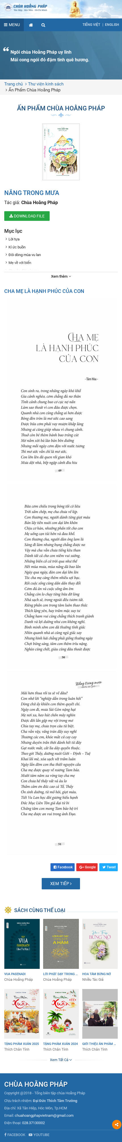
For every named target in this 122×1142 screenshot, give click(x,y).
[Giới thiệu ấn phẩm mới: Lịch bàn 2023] (100, 1020)
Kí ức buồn (17, 247)
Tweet (111, 867)
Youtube (41, 1135)
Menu (14, 24)
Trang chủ (13, 84)
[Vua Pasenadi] (22, 950)
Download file (29, 216)
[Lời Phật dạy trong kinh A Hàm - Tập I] (61, 950)
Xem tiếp (60, 883)
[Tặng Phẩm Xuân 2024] (61, 1020)
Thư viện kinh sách (46, 84)
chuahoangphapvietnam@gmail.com (44, 1115)
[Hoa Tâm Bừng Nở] (100, 950)
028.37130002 (33, 1123)
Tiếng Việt (91, 25)
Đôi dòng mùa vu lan (25, 255)
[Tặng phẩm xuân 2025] (22, 1020)
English (112, 25)
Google (90, 867)
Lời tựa (14, 239)
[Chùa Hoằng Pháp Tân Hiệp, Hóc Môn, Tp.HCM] (61, 7)
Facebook (65, 867)
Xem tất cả (59, 1060)
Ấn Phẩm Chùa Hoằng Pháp (34, 90)
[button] (43, 24)
